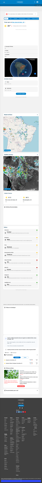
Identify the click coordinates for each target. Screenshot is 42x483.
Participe (29, 420)
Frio (16, 450)
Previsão (5, 417)
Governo (17, 439)
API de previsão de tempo (35, 434)
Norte (17, 449)
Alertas (17, 425)
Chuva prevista (5, 466)
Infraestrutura (18, 437)
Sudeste (17, 444)
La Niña (17, 457)
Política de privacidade (18, 479)
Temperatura (12, 419)
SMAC (23, 428)
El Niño (17, 456)
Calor (17, 453)
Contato (34, 417)
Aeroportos (17, 357)
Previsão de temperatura (12, 442)
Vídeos (17, 475)
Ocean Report (23, 437)
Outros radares (5, 464)
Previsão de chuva (12, 440)
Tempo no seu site (29, 422)
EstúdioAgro (18, 471)
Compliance (35, 419)
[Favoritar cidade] (25, 22)
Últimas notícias (17, 420)
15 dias (28, 18)
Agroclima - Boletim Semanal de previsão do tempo (18, 430)
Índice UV (11, 448)
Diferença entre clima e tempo (6, 453)
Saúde (17, 424)
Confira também (29, 418)
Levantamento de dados (24, 434)
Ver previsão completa (21, 93)
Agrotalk (17, 469)
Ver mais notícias (21, 386)
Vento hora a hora (12, 447)
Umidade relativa (11, 426)
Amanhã (15, 18)
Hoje (10, 18)
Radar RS (17, 460)
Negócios (17, 433)
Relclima (23, 438)
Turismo (17, 459)
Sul (16, 442)
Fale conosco (34, 422)
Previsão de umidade (12, 444)
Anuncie (34, 420)
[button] (38, 5)
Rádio (23, 423)
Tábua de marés (11, 450)
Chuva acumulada (6, 469)
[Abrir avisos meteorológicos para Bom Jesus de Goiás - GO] (11, 25)
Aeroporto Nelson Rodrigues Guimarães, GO (14, 363)
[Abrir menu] (4, 2)
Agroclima (17, 421)
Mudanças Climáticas (17, 441)
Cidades (25, 357)
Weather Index (23, 440)
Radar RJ (5, 462)
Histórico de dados (35, 18)
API (22, 432)
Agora (6, 18)
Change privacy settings (35, 427)
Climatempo (21, 405)
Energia (17, 436)
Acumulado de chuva (12, 422)
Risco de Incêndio (11, 430)
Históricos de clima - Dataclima (6, 447)
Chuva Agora (14, 352)
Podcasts (5, 451)
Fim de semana (22, 18)
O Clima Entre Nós (17, 468)
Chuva (11, 420)
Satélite (8, 352)
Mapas (11, 417)
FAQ (34, 429)
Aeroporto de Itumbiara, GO (11, 360)
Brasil (5, 419)
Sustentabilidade (19, 427)
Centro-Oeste (17, 446)
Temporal (17, 452)
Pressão (11, 424)
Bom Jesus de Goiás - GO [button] (18, 22)
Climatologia (12, 452)
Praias (5, 428)
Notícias (17, 417)
